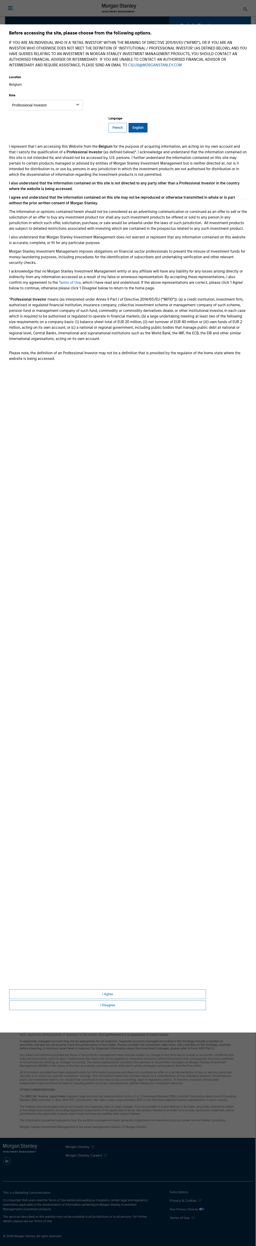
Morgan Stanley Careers (84, 1155)
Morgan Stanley (77, 1147)
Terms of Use (70, 282)
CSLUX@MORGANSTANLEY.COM (155, 65)
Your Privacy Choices (184, 1209)
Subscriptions (179, 1192)
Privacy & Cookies (183, 1201)
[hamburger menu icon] (10, 8)
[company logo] (119, 8)
